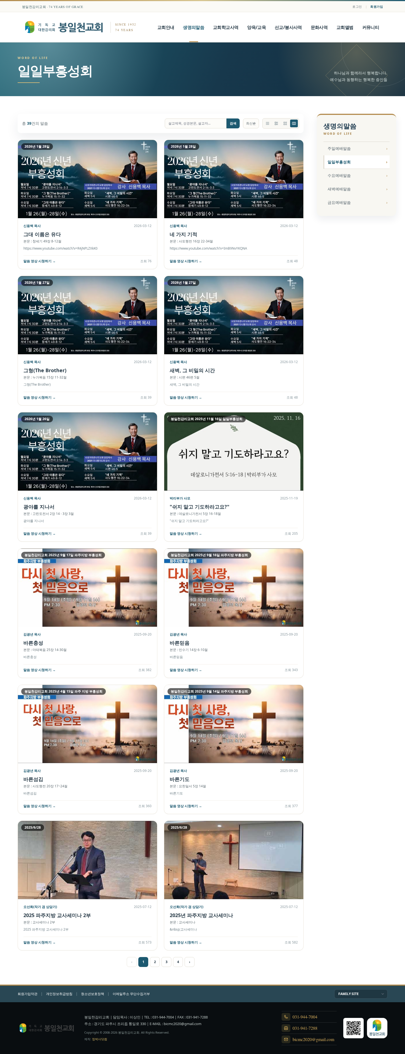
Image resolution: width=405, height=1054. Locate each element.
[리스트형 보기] (267, 123)
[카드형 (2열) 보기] (294, 123)
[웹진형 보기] (276, 123)
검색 (233, 123)
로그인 (357, 6)
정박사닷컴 (99, 1039)
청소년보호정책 (92, 994)
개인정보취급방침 (59, 994)
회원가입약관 (27, 994)
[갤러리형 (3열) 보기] (285, 123)
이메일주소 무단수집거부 (131, 994)
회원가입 (376, 6)
